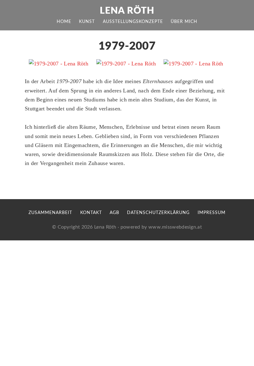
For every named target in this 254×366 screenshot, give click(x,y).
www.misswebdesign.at (175, 227)
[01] (58, 63)
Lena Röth (127, 11)
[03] (193, 63)
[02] (126, 63)
